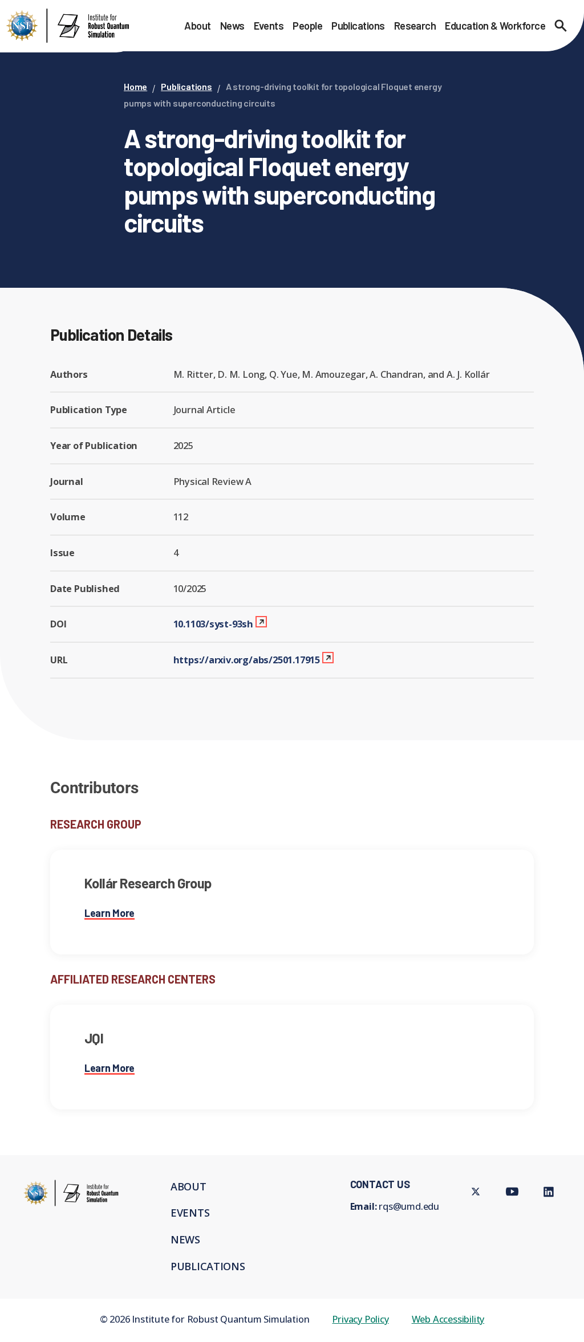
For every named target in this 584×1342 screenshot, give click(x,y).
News (232, 26)
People (307, 26)
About (197, 26)
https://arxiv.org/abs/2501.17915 (246, 659)
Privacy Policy (360, 1318)
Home (135, 86)
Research (415, 26)
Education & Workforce (495, 26)
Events (269, 26)
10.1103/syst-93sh (213, 623)
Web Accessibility (448, 1318)
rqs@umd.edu (409, 1206)
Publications (358, 26)
